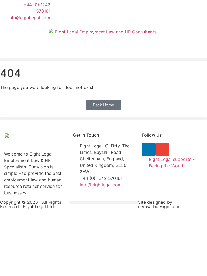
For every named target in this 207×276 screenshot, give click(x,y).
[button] (103, 59)
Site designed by (155, 202)
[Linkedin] (149, 149)
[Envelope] (162, 149)
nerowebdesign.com (158, 206)
